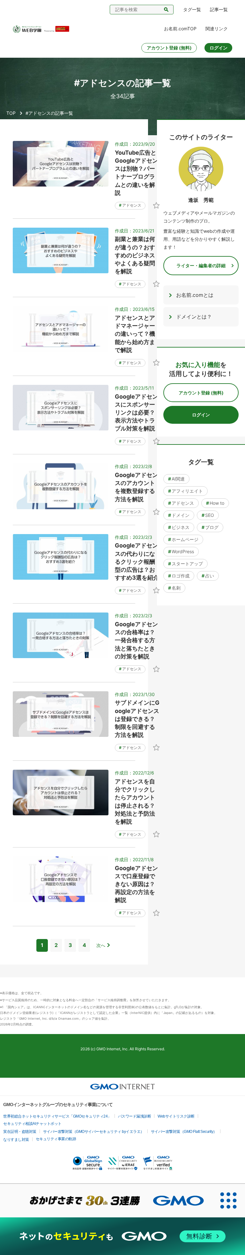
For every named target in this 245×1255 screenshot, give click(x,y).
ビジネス (178, 527)
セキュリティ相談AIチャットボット (32, 1123)
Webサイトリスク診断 (176, 1116)
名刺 (174, 588)
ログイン (218, 47)
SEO (208, 515)
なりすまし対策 (16, 1139)
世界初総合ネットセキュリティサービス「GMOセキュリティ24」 (57, 1116)
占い (208, 575)
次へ (100, 945)
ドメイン (178, 515)
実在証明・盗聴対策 (19, 1131)
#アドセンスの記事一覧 (49, 113)
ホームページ (183, 539)
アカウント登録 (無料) (169, 47)
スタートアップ (185, 563)
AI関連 (176, 478)
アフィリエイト (185, 491)
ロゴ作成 (178, 575)
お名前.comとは (194, 295)
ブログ (210, 527)
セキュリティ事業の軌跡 (56, 1139)
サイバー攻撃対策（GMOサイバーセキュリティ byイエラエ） (93, 1131)
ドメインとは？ (194, 316)
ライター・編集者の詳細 (201, 265)
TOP (11, 113)
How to (215, 503)
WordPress (181, 551)
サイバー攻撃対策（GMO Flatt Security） (184, 1131)
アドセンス (130, 205)
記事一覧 (219, 9)
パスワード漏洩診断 (134, 1116)
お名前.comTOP (180, 28)
